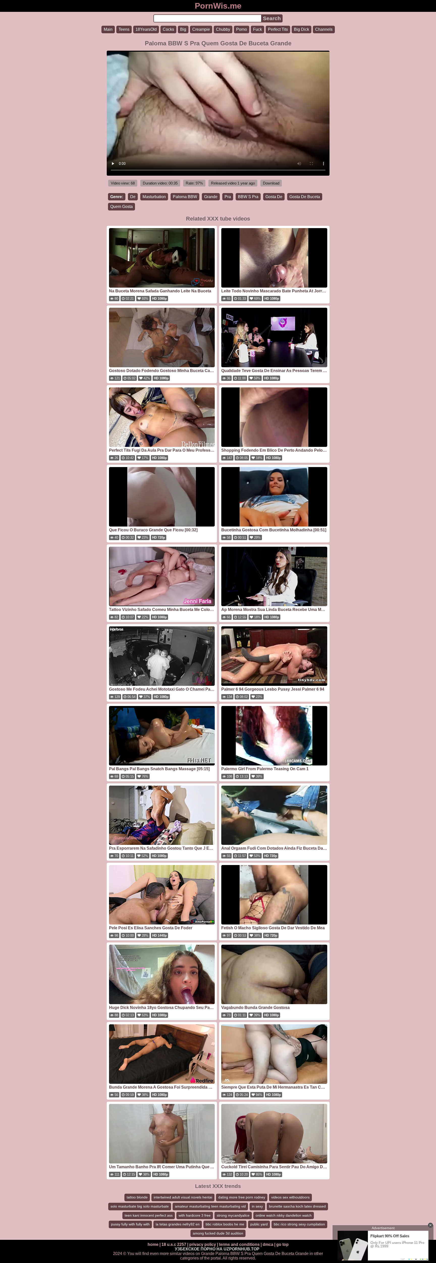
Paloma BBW (185, 197)
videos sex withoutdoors (290, 1197)
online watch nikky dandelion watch (284, 1215)
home (153, 1244)
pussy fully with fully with (130, 1224)
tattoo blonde (137, 1197)
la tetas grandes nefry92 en (178, 1224)
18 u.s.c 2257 (173, 1244)
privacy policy (202, 1244)
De (132, 197)
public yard (259, 1224)
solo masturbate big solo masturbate (140, 1206)
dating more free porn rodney (241, 1197)
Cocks (168, 29)
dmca (268, 1244)
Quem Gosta (121, 206)
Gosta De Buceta (304, 197)
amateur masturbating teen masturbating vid (210, 1206)
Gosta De (273, 197)
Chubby (223, 29)
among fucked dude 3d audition (218, 1233)
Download (271, 183)
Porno (241, 29)
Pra (228, 197)
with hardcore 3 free (195, 1215)
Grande (210, 197)
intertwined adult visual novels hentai (183, 1197)
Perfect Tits (278, 29)
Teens (124, 29)
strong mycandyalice (233, 1215)
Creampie (201, 29)
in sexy (257, 1206)
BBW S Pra (248, 197)
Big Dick (301, 29)
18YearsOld (146, 29)
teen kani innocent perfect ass (149, 1215)
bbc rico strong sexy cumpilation (299, 1224)
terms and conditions (239, 1244)
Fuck (257, 29)
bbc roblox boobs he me (225, 1224)
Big (183, 29)
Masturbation (154, 197)
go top (282, 1244)
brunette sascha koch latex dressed (297, 1206)
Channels (324, 29)
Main (108, 29)
